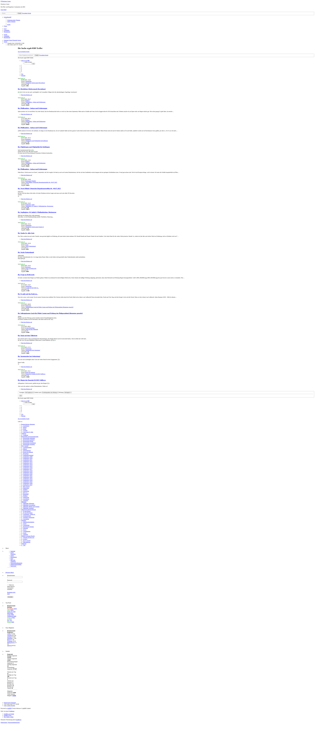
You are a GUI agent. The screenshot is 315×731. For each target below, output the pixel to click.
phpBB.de (18, 719)
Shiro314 (9, 645)
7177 (10, 619)
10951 (12, 610)
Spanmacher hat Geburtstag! (32, 350)
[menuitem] (13, 20)
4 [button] (21, 69)
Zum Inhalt (3, 9)
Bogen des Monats (30, 372)
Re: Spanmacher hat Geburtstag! (29, 356)
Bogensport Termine (30, 181)
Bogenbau (28, 139)
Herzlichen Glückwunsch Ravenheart (35, 83)
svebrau (9, 636)
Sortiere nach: (38, 392)
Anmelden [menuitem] (6, 30)
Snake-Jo (22, 78)
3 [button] (21, 68)
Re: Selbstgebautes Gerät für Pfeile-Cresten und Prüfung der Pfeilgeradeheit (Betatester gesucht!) (50, 313)
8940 (11, 613)
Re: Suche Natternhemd (26, 252)
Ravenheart (10, 608)
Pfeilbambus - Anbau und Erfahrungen (35, 102)
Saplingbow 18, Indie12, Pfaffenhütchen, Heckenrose (39, 206)
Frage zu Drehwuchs (30, 268)
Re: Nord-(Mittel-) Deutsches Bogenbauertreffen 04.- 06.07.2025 (39, 188)
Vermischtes (28, 81)
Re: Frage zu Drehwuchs (26, 275)
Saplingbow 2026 (29, 204)
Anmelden (6, 36)
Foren (5, 26)
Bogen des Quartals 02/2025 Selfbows (35, 374)
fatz (8, 620)
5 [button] (21, 71)
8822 (13, 617)
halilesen (12, 711)
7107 (10, 620)
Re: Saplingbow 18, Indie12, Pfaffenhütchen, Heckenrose (37, 212)
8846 (15, 616)
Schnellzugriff (7, 17)
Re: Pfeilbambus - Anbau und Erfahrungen (32, 108)
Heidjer (9, 622)
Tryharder (9, 641)
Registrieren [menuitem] (7, 31)
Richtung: (61, 392)
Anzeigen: (22, 392)
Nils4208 (9, 638)
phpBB (9, 708)
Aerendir (9, 635)
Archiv (9, 614)
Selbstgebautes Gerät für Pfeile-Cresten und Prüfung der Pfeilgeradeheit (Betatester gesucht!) (49, 307)
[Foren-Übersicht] (6, 1)
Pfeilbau (27, 100)
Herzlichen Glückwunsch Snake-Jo (34, 227)
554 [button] (22, 74)
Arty (7, 711)
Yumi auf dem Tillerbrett (31, 329)
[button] (25, 60)
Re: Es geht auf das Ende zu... (28, 294)
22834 (15, 608)
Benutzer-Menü (9, 572)
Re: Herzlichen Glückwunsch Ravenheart (32, 89)
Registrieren (7, 37)
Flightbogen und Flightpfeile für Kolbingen (36, 140)
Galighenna (10, 616)
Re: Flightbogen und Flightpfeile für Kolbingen (34, 147)
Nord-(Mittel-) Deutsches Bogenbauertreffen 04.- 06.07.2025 (41, 182)
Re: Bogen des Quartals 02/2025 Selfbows (32, 380)
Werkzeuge (28, 305)
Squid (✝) (9, 611)
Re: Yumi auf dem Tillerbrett (27, 335)
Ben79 (9, 639)
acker (8, 610)
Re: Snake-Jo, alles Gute (26, 233)
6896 (12, 622)
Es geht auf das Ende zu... (32, 287)
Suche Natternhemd (30, 246)
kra (8, 619)
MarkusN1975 (11, 642)
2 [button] (21, 66)
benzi (8, 613)
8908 (12, 614)
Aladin (9, 633)
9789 (14, 611)
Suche (5, 34)
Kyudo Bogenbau (30, 328)
